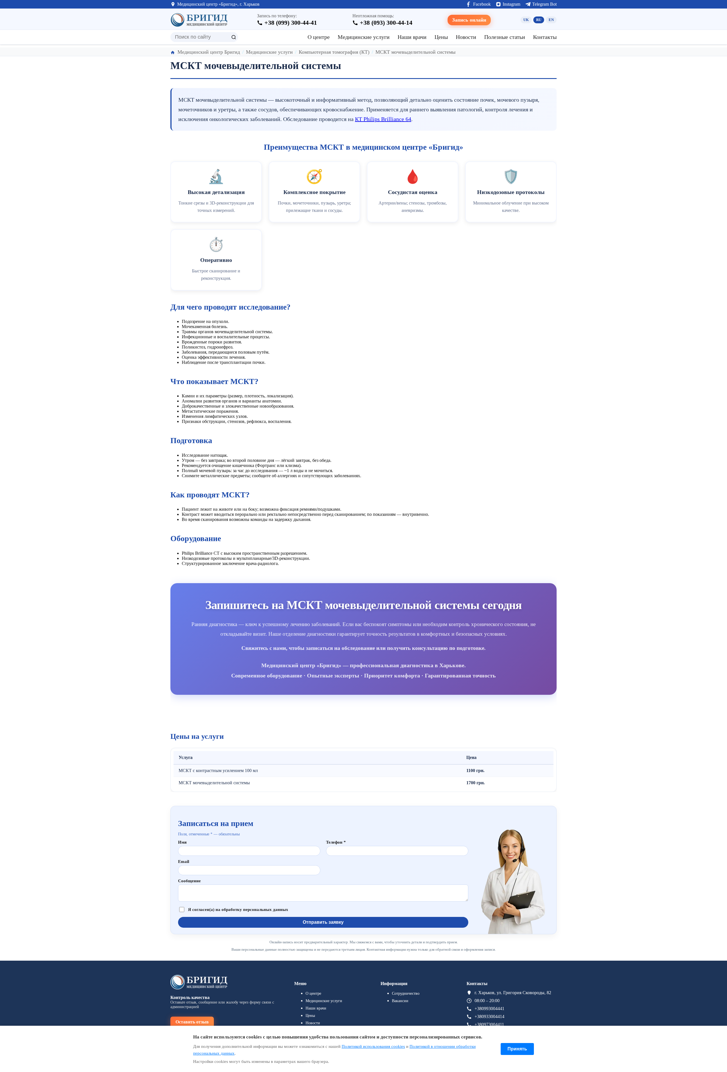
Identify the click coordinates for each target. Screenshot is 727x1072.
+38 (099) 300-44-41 (290, 22)
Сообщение (189, 881)
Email (183, 861)
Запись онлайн (469, 20)
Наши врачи (412, 37)
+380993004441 (489, 1008)
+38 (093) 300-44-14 (386, 22)
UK (526, 20)
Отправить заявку (323, 922)
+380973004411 (489, 1024)
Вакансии (400, 1001)
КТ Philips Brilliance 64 (383, 119)
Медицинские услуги (364, 37)
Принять (517, 1048)
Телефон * (336, 842)
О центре (319, 37)
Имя (182, 842)
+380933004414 (489, 1016)
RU (538, 20)
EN (551, 20)
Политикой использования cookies (373, 1046)
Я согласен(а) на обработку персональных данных (238, 909)
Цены (441, 37)
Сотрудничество (405, 993)
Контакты (545, 37)
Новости (466, 37)
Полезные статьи (504, 37)
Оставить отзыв (192, 1021)
